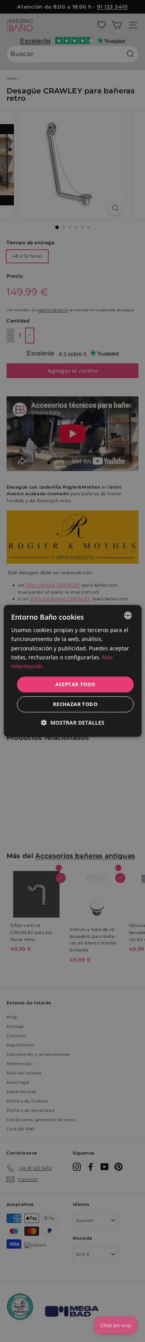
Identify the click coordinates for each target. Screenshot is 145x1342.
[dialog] (72, 671)
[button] (72, 722)
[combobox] (128, 615)
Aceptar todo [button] (75, 684)
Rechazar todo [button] (75, 704)
